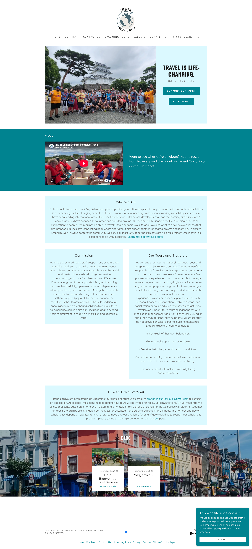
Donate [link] (155, 37)
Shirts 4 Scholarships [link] (182, 37)
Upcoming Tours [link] (117, 37)
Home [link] (57, 37)
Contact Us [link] (91, 37)
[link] (126, 19)
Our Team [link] (72, 37)
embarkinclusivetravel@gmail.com (167, 398)
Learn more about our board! (146, 236)
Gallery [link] (139, 37)
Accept (222, 539)
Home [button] (80, 542)
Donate (154, 418)
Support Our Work (181, 91)
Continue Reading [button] (108, 486)
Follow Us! (181, 101)
